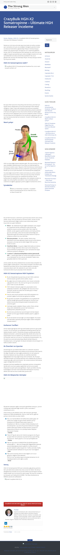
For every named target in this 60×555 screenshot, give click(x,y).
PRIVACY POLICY (40, 547)
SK (54, 551)
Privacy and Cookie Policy (10, 1)
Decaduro (48, 87)
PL (47, 551)
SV (29, 552)
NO (42, 551)
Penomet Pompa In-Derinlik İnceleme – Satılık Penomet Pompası (50, 187)
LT (39, 551)
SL (25, 552)
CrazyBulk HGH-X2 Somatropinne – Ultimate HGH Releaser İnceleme (50, 140)
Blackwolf (47, 67)
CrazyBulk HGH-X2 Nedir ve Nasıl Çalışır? (50, 118)
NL (15, 551)
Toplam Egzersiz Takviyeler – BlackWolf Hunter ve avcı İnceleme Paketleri (50, 156)
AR (4, 551)
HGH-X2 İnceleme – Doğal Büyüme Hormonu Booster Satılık (50, 126)
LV (36, 551)
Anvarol (47, 62)
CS (9, 551)
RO (49, 551)
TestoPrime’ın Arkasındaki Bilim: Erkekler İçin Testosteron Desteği (50, 173)
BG (7, 551)
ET (17, 551)
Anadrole (47, 59)
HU (32, 551)
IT (34, 551)
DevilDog (47, 90)
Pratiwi (10, 532)
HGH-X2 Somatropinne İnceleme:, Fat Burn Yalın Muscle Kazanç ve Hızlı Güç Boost (50, 110)
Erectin (47, 93)
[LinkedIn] (53, 2)
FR (22, 551)
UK (35, 552)
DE (24, 551)
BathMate (48, 64)
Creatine (47, 81)
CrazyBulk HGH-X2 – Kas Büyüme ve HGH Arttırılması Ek (50, 133)
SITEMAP (32, 547)
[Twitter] (51, 2)
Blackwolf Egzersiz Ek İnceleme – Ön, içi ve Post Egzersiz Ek (50, 165)
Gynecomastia (49, 96)
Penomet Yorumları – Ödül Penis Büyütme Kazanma (50, 180)
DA (12, 551)
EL (26, 551)
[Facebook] (48, 2)
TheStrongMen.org (24, 547)
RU (52, 551)
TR (32, 552)
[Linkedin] (5, 523)
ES (27, 552)
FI (19, 551)
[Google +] (55, 2)
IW (29, 551)
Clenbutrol (48, 79)
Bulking (47, 70)
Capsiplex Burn (49, 73)
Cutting (47, 84)
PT (44, 551)
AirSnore (47, 56)
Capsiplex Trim (49, 76)
